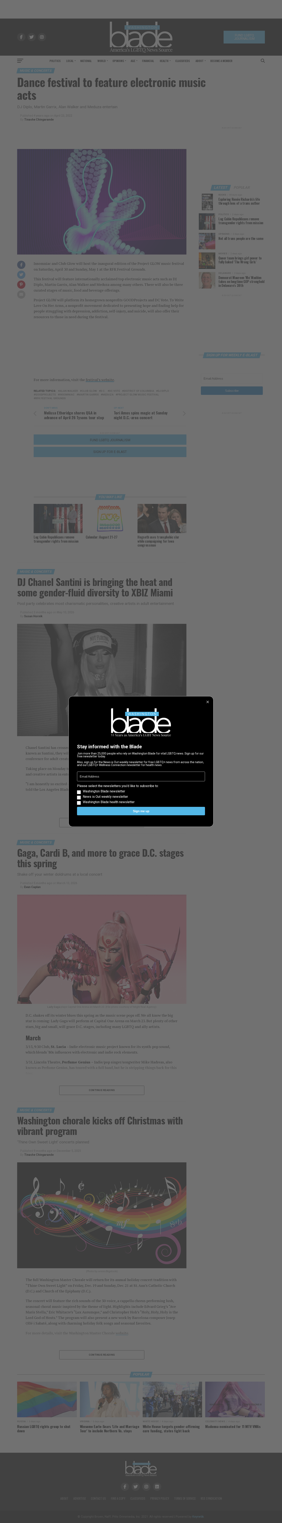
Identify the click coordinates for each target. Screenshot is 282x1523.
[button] (141, 794)
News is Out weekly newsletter (105, 796)
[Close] (208, 702)
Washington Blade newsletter (104, 791)
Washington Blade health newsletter (109, 802)
